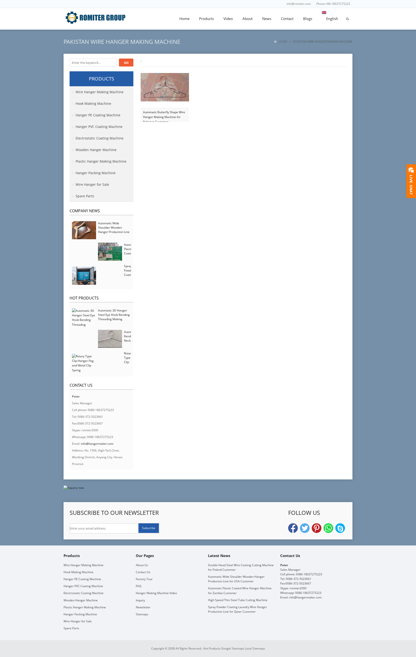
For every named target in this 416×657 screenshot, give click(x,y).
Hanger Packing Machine (96, 173)
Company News (85, 210)
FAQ (138, 586)
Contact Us (143, 572)
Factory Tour (144, 579)
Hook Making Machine (93, 103)
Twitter (305, 528)
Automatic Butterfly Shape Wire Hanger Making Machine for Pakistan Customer (164, 114)
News (266, 18)
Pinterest (316, 528)
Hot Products (84, 298)
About (247, 18)
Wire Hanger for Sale (92, 184)
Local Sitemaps (255, 648)
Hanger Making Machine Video (156, 593)
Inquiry (140, 600)
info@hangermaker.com (97, 444)
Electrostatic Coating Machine (100, 138)
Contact (287, 18)
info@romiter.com (298, 4)
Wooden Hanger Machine (96, 149)
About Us (142, 565)
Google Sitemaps (232, 648)
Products (206, 18)
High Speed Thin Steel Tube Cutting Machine (237, 600)
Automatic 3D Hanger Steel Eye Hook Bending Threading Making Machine (114, 316)
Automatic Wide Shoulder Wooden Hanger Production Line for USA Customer (114, 229)
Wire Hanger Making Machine (100, 92)
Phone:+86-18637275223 (333, 4)
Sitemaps (142, 614)
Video (228, 18)
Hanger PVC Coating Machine (99, 126)
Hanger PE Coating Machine (98, 115)
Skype (340, 528)
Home (184, 18)
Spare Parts (85, 196)
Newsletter (143, 607)
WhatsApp (328, 528)
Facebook (293, 528)
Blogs (307, 18)
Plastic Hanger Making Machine (101, 161)
